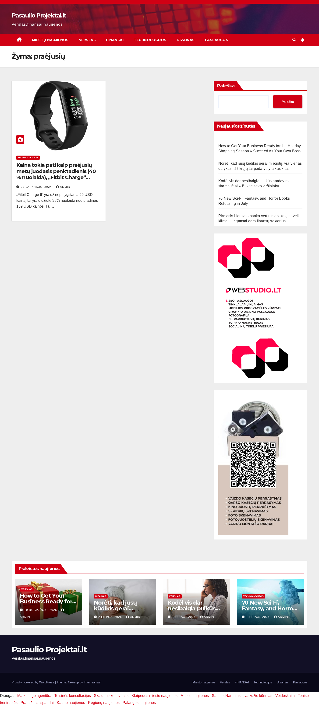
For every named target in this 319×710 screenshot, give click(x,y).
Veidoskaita (285, 696)
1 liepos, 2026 (184, 617)
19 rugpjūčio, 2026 (41, 610)
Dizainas (186, 40)
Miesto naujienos (195, 696)
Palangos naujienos (139, 703)
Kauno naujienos (71, 703)
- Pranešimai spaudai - (37, 703)
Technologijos (150, 40)
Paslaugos (216, 40)
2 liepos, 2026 (110, 617)
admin (65, 186)
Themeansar (92, 682)
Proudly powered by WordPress (33, 682)
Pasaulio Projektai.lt (39, 15)
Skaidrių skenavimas (111, 696)
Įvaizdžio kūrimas (258, 696)
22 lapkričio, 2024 (37, 186)
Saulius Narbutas (226, 696)
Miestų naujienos (50, 40)
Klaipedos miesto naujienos (154, 696)
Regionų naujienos (104, 703)
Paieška (226, 85)
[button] (294, 40)
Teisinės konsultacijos (72, 696)
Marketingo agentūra (34, 696)
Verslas (87, 40)
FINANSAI (115, 40)
